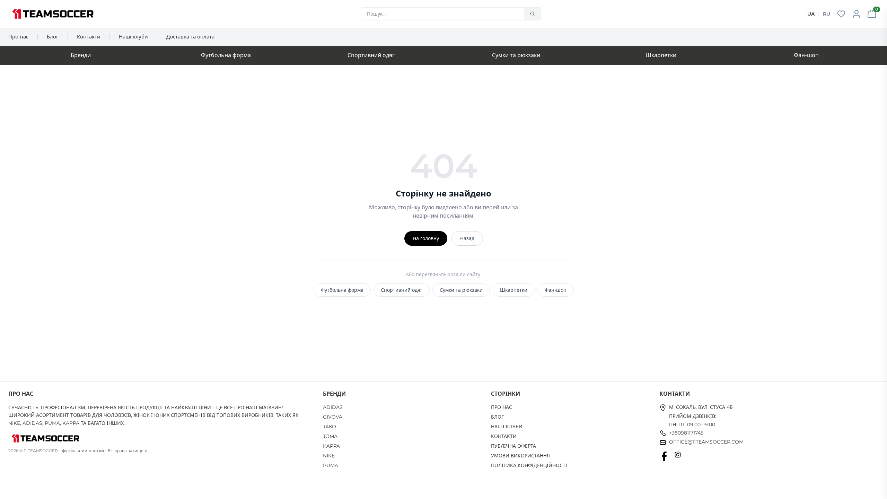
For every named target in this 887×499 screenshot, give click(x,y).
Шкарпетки (661, 55)
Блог (53, 36)
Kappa (331, 446)
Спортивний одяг (371, 55)
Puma (330, 465)
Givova (332, 417)
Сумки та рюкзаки (516, 55)
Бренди (81, 55)
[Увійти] (856, 14)
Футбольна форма (226, 55)
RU (826, 14)
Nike (329, 456)
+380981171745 (686, 433)
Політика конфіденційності (529, 465)
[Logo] (52, 14)
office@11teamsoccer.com (706, 442)
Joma (330, 436)
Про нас (18, 36)
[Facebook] (664, 456)
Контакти (88, 36)
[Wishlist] (841, 14)
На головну (426, 238)
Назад (467, 238)
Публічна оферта (513, 446)
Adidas (333, 407)
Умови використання (520, 456)
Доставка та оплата (190, 36)
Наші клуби (133, 36)
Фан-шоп (806, 55)
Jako (329, 426)
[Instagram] (678, 456)
